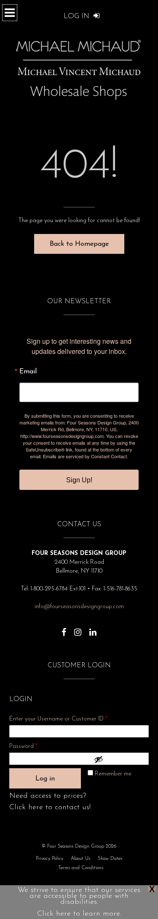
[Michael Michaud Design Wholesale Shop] (79, 64)
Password (34, 746)
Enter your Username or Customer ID (58, 719)
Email (28, 371)
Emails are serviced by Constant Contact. (85, 456)
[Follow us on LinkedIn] (92, 628)
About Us (80, 858)
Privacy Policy (49, 858)
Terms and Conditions (80, 867)
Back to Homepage (79, 244)
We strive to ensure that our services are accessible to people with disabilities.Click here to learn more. (79, 902)
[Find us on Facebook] (64, 628)
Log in (45, 778)
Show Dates (110, 858)
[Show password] (119, 759)
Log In (77, 16)
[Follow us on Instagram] (77, 628)
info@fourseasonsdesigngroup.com (79, 607)
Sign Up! (79, 480)
